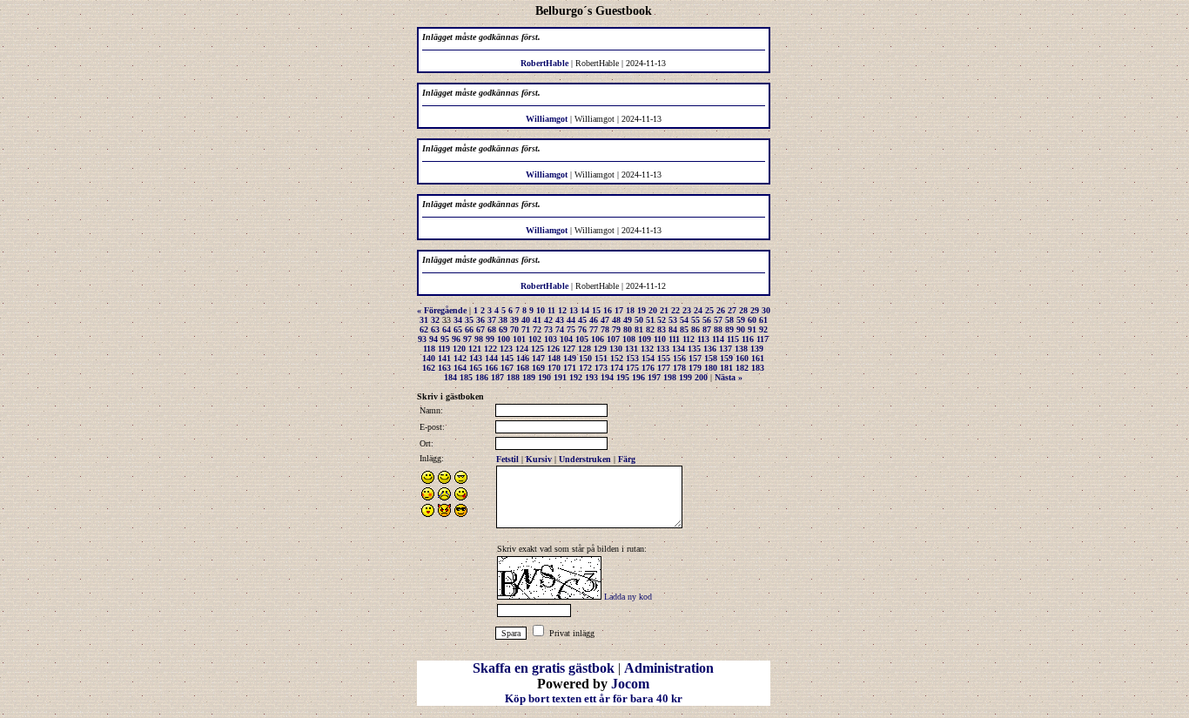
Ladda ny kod (628, 596)
